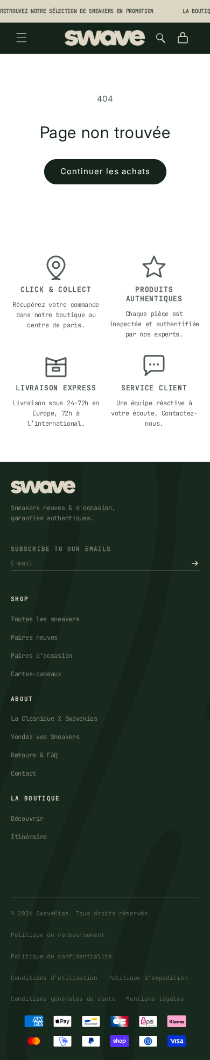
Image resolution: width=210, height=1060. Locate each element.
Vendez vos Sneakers (45, 737)
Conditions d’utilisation (54, 978)
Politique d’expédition (147, 978)
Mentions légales (155, 998)
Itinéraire (29, 837)
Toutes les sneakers (45, 619)
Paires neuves (34, 637)
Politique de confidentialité (61, 956)
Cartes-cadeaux (36, 674)
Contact (23, 773)
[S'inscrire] (195, 563)
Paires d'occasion (41, 655)
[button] (21, 37)
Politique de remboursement (57, 935)
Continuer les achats (105, 171)
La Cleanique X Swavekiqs (54, 718)
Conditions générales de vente (63, 998)
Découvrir (27, 818)
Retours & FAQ (34, 755)
